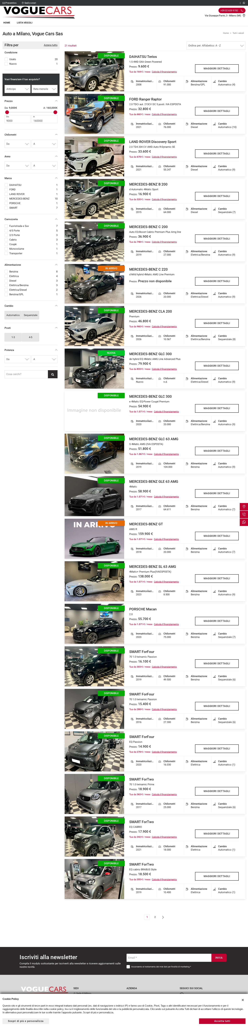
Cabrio (33, 239)
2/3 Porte (33, 235)
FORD (33, 189)
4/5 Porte (33, 230)
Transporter (33, 253)
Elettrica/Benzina (33, 285)
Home (6, 22)
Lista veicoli (24, 22)
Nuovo (33, 63)
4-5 (30, 337)
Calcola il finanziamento (164, 71)
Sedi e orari (30, 3)
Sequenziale (30, 315)
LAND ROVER (33, 194)
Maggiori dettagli (217, 68)
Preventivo (11, 3)
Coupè (33, 244)
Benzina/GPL (33, 294)
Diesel (33, 280)
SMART (33, 207)
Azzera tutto (51, 45)
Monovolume (33, 248)
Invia (219, 957)
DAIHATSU (33, 185)
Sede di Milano (83, 993)
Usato (33, 59)
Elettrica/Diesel (33, 289)
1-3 (13, 337)
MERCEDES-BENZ (33, 198)
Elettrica (33, 276)
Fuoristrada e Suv (33, 226)
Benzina (33, 271)
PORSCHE (33, 203)
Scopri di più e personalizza (26, 1021)
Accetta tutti (222, 1021)
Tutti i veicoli (238, 33)
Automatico (13, 315)
